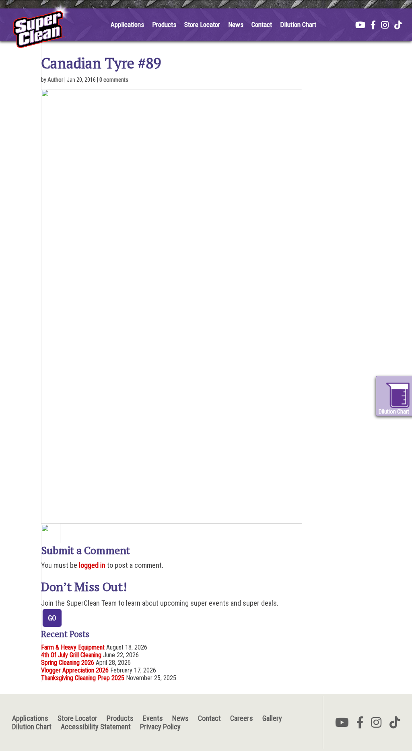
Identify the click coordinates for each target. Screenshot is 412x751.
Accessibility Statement (96, 726)
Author (55, 80)
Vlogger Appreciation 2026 (75, 670)
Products (164, 25)
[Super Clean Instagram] (385, 26)
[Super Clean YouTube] (360, 26)
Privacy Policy (160, 726)
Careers (241, 718)
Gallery (272, 718)
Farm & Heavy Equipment (73, 647)
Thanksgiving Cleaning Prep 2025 (82, 678)
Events (153, 718)
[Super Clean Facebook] (373, 26)
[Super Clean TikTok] (398, 26)
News (235, 25)
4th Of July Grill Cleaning (71, 655)
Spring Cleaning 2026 (67, 662)
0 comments (113, 80)
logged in (92, 565)
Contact (261, 25)
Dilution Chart (298, 25)
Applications (127, 25)
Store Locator (202, 25)
